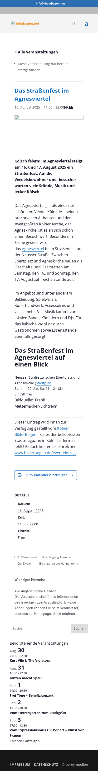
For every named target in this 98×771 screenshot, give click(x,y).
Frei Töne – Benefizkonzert (32, 695)
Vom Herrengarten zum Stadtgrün (38, 712)
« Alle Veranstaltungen (36, 52)
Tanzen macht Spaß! (26, 678)
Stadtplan (43, 383)
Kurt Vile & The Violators (30, 660)
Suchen (80, 628)
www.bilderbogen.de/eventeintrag (45, 452)
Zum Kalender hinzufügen (46, 475)
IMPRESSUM (20, 764)
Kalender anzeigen (25, 741)
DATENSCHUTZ (46, 764)
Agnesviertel (33, 248)
